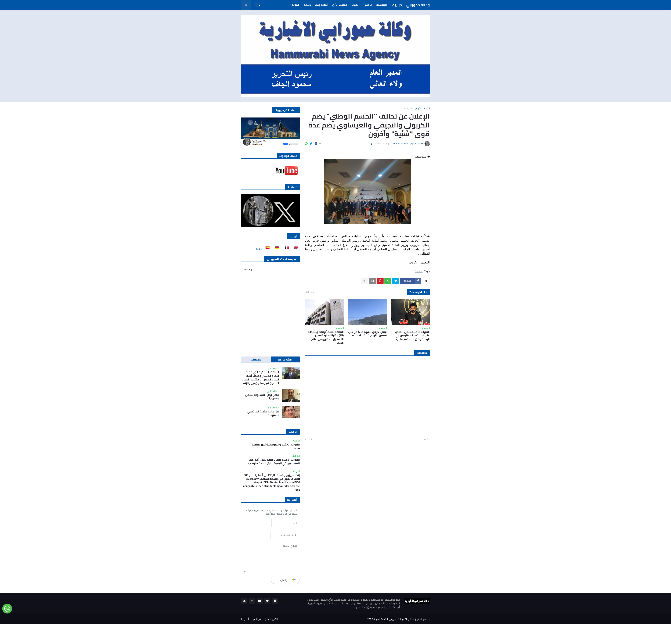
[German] (276, 249)
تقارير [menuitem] (355, 4)
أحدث (425, 439)
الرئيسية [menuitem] (381, 4)
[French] (285, 249)
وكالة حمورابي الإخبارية (411, 5)
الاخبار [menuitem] (368, 4)
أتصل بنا (245, 619)
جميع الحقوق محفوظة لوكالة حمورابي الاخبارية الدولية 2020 (397, 619)
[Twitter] (311, 143)
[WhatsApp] (306, 143)
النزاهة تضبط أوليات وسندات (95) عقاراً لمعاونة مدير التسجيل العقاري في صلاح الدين (326, 337)
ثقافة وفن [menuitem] (321, 4)
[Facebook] (316, 143)
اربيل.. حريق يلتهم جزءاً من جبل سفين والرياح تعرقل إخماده (367, 333)
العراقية (408, 108)
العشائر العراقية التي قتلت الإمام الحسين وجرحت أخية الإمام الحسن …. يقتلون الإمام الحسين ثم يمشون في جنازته (260, 377)
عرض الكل (310, 292)
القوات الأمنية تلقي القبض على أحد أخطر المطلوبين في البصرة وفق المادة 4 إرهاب (412, 335)
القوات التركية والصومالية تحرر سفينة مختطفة (276, 446)
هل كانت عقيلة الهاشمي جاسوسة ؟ (263, 413)
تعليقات (256, 359)
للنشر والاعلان (271, 619)
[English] (295, 249)
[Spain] (266, 249)
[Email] (372, 281)
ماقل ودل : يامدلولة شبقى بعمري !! (262, 396)
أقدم (309, 439)
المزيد (259, 249)
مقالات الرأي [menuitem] (339, 4)
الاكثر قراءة (285, 359)
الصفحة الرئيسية (422, 108)
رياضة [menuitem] (307, 4)
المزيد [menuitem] (296, 4)
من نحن (257, 619)
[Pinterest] (380, 281)
